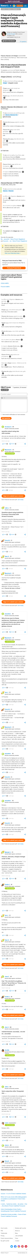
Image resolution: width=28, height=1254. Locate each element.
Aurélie (7, 1050)
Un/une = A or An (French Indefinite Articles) (13, 1193)
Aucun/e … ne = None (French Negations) (15, 241)
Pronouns (15, 9)
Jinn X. (7, 1027)
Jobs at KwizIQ (19, 1235)
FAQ (2, 1230)
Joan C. (7, 976)
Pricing (2, 1235)
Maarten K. (8, 450)
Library (9, 9)
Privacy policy (4, 1252)
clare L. (7, 1145)
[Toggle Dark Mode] (14, 6)
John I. (7, 1086)
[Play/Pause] (11, 90)
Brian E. (7, 1161)
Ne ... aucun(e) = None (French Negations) (13, 239)
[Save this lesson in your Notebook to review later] (9, 41)
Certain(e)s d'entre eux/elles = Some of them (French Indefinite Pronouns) (13, 1215)
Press (16, 1238)
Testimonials (4, 1233)
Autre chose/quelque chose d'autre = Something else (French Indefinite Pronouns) (13, 1210)
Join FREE (20, 5)
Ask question (6, 418)
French (3, 9)
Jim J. (6, 692)
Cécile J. (7, 884)
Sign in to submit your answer (13, 496)
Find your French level (14, 268)
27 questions (23, 41)
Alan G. (7, 556)
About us (17, 1230)
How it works (4, 1228)
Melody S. (8, 852)
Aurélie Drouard (11, 34)
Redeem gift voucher (20, 1228)
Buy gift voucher (5, 1240)
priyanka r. (8, 614)
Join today (20, 499)
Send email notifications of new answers (13, 414)
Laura (6, 1123)
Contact (17, 1240)
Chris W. (7, 540)
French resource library (7, 1238)
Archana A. (8, 427)
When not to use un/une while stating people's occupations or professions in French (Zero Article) (14, 1198)
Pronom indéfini (5, 286)
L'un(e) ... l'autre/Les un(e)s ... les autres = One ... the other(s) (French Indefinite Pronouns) (14, 1205)
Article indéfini (5, 283)
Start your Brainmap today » (12, 253)
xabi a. (7, 508)
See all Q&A (4, 389)
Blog (16, 1233)
